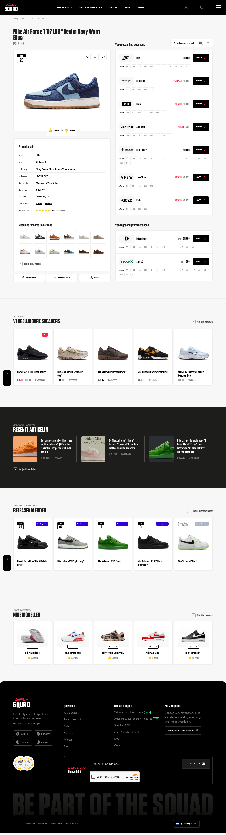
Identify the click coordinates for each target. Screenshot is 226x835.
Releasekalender (90, 7)
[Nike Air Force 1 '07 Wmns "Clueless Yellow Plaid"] (69, 237)
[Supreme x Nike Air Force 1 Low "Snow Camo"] (40, 237)
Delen (97, 277)
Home (23, 18)
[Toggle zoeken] (202, 7)
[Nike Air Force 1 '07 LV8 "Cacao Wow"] (84, 251)
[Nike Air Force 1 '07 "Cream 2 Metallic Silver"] (98, 237)
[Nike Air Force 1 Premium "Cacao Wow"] (98, 251)
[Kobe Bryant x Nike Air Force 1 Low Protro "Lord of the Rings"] (25, 251)
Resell (113, 7)
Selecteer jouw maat (188, 42)
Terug (15, 19)
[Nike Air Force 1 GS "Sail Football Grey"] (84, 237)
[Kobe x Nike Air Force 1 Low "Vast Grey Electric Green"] (54, 251)
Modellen (69, 733)
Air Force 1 (42, 18)
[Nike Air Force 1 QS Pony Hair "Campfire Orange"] (54, 237)
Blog (141, 7)
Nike (32, 18)
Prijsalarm (31, 277)
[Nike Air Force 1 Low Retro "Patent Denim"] (69, 251)
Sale (127, 7)
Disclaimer (56, 824)
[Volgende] (7, 374)
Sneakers (63, 7)
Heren (39, 203)
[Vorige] (7, 382)
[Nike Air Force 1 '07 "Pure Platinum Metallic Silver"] (40, 251)
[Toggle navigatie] (218, 7)
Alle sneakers (72, 713)
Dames (48, 203)
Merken (68, 739)
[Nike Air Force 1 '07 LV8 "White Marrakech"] (25, 237)
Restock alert (64, 277)
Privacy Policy (73, 824)
